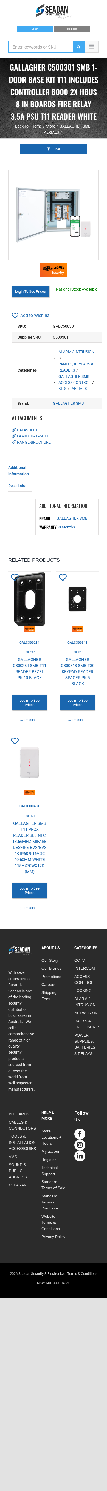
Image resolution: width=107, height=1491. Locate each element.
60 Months (66, 527)
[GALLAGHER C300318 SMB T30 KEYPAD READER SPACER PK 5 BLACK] (77, 602)
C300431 (29, 815)
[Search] (78, 46)
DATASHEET (27, 430)
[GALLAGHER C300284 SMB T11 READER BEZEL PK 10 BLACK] (29, 602)
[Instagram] (79, 1145)
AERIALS (79, 388)
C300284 (29, 652)
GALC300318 (77, 643)
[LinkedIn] (79, 1155)
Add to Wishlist (34, 315)
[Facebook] (79, 1134)
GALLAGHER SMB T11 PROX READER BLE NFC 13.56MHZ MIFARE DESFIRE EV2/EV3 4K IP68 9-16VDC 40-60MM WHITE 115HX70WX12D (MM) (29, 847)
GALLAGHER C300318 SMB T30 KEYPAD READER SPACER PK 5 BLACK (77, 671)
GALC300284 (29, 643)
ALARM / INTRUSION (76, 352)
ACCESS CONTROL (74, 382)
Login (35, 28)
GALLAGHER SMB (73, 376)
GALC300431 (29, 806)
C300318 (77, 652)
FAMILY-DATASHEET (34, 436)
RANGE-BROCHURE (34, 442)
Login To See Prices (30, 291)
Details (29, 720)
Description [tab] (17, 485)
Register (72, 28)
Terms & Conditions (82, 1273)
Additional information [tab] (18, 470)
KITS (62, 388)
